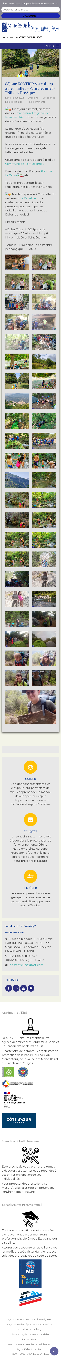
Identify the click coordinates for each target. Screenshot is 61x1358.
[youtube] (23, 988)
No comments (37, 101)
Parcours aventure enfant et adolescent (29, 1344)
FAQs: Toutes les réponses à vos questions (29, 1324)
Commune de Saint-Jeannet (24, 163)
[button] (49, 46)
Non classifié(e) (13, 101)
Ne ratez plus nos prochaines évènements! (30, 3)
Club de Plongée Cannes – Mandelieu (29, 1334)
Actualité (23, 1329)
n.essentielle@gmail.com (26, 965)
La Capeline (28, 198)
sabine (34, 97)
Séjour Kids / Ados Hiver (29, 1349)
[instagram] (31, 988)
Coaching (35, 1329)
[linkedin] (16, 988)
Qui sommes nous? (18, 1319)
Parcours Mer (29, 1339)
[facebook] (8, 988)
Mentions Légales (41, 1319)
